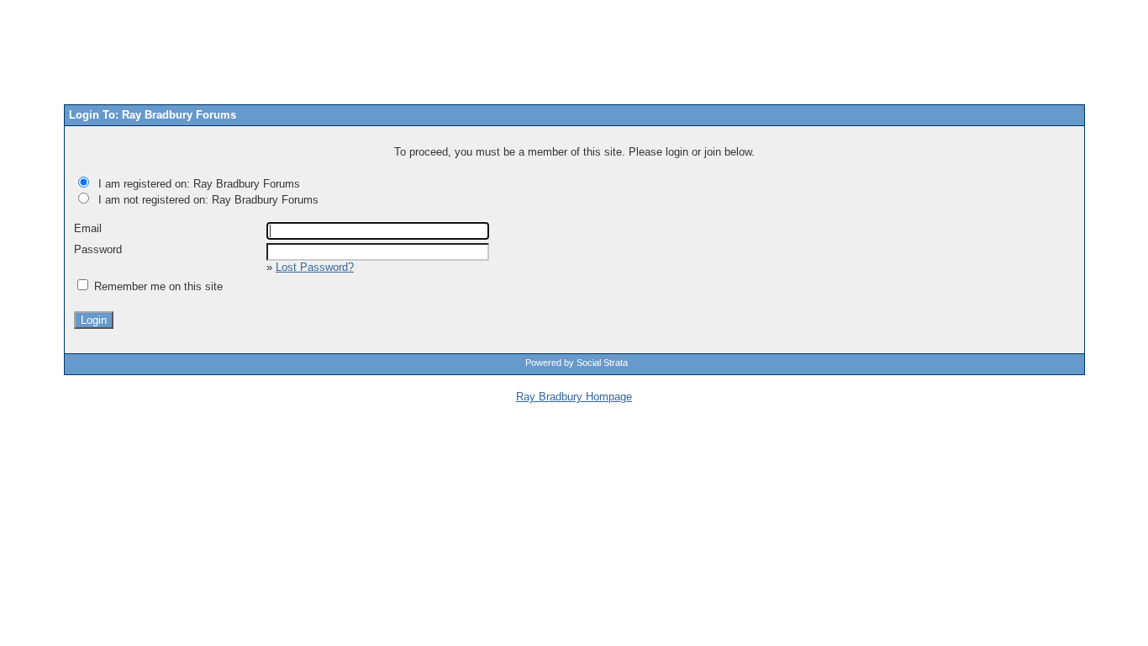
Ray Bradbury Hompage (574, 396)
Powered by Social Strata (576, 362)
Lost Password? (315, 267)
